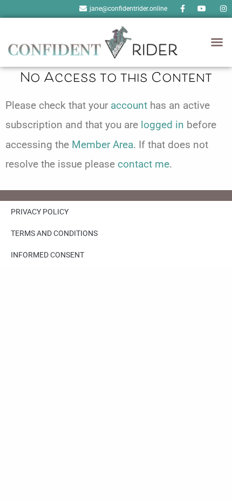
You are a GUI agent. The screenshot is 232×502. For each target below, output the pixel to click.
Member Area (102, 144)
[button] (217, 42)
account (129, 105)
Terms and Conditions (54, 233)
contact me (143, 164)
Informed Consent (47, 254)
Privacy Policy (40, 211)
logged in (162, 124)
